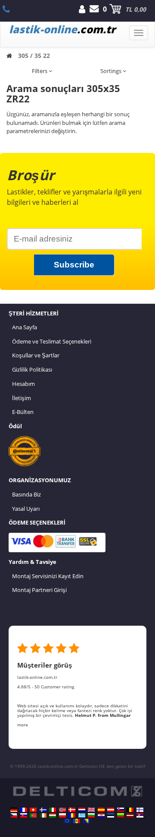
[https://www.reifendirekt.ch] (33, 810)
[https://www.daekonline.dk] (71, 810)
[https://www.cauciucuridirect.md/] (76, 821)
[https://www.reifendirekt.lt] (120, 815)
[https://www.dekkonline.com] (62, 810)
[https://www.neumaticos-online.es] (101, 810)
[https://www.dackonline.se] (43, 810)
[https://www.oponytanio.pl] (62, 815)
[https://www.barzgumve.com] (91, 815)
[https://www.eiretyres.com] (43, 815)
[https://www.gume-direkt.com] (120, 810)
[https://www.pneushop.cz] (13, 815)
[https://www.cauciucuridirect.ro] (71, 815)
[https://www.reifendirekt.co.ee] (110, 815)
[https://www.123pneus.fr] (23, 810)
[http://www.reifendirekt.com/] (67, 821)
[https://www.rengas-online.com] (139, 810)
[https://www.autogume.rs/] (139, 815)
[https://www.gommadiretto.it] (52, 810)
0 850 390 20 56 (11, 9)
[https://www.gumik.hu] (52, 815)
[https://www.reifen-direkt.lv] (130, 815)
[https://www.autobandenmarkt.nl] (81, 810)
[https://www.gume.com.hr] (101, 815)
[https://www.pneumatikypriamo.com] (23, 815)
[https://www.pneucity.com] (33, 815)
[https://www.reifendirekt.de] (13, 810)
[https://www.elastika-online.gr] (81, 815)
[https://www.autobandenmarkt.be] (130, 810)
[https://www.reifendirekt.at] (110, 810)
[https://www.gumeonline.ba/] (86, 821)
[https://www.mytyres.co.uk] (91, 810)
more (22, 725)
